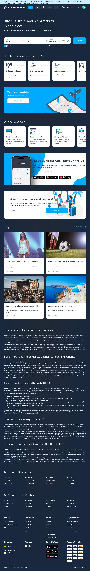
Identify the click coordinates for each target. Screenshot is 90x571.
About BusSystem (9, 521)
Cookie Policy (70, 528)
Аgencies (48, 531)
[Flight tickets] (49, 7)
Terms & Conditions (72, 521)
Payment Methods (51, 537)
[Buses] (37, 7)
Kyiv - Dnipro (28, 503)
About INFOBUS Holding (10, 524)
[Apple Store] (21, 7)
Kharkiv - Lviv (70, 480)
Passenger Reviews (51, 534)
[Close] (85, 2)
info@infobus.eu (11, 550)
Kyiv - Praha (7, 480)
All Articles (79, 227)
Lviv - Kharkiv (70, 483)
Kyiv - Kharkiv (7, 506)
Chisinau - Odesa (50, 480)
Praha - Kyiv (7, 477)
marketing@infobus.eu (13, 552)
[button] (56, 7)
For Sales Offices (29, 524)
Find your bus (18, 101)
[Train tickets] (43, 7)
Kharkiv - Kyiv (28, 506)
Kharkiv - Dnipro (50, 500)
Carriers (48, 528)
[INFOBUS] (11, 7)
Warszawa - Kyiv (29, 483)
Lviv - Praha (70, 477)
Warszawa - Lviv (50, 483)
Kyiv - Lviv (6, 500)
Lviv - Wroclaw (8, 483)
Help (5, 528)
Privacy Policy (71, 524)
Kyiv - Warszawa (29, 477)
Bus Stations (49, 524)
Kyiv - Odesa (28, 500)
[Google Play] (24, 7)
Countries (49, 521)
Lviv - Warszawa (29, 480)
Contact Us (8, 542)
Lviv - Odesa (70, 500)
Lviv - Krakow (49, 477)
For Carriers (28, 521)
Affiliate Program (29, 528)
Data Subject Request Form (74, 531)
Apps (26, 531)
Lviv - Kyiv (48, 506)
